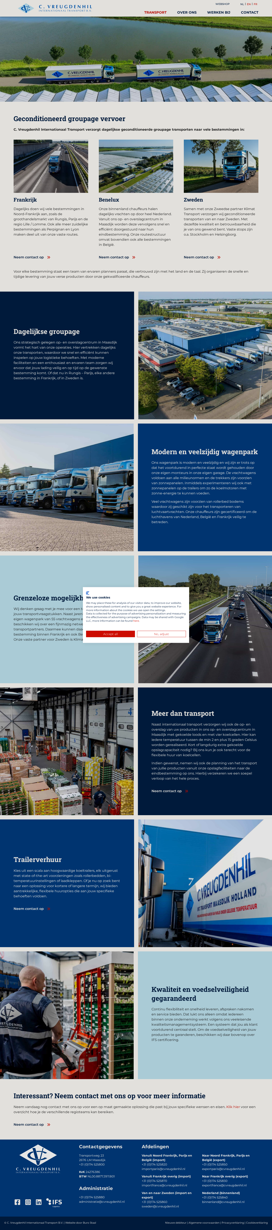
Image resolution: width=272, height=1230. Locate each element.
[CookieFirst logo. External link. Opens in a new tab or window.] (87, 593)
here (136, 620)
